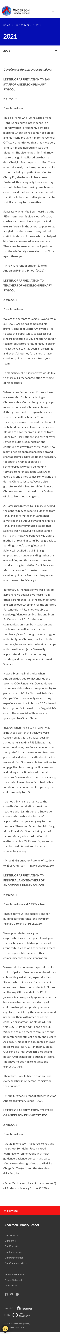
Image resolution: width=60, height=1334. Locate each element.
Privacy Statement (13, 1280)
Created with (9, 1308)
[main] (30, 616)
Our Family (10, 1240)
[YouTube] (13, 1294)
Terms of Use (10, 1285)
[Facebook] (7, 1294)
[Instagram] (18, 1294)
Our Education (12, 1246)
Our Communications (15, 1263)
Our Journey (11, 1235)
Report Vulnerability (14, 1274)
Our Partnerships (13, 1257)
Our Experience (13, 1251)
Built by (7, 1315)
